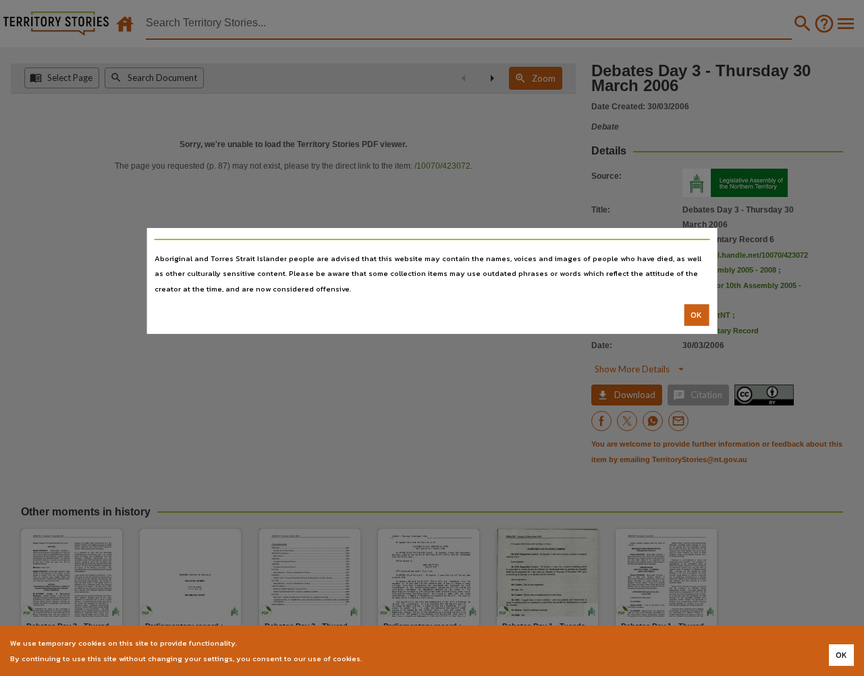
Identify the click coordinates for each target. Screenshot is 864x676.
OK (696, 315)
